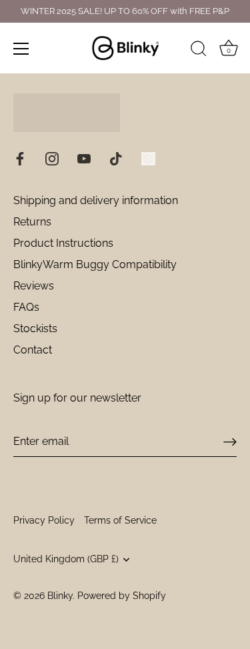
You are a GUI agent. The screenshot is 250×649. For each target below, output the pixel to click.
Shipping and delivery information (95, 200)
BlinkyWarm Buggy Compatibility (95, 264)
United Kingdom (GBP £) (66, 559)
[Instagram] (52, 157)
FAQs (26, 307)
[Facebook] (20, 157)
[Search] (198, 50)
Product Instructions (63, 243)
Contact (32, 350)
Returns (32, 221)
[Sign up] (230, 442)
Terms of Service (120, 520)
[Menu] (21, 48)
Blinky (60, 595)
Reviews (33, 285)
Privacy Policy (44, 520)
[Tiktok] (116, 157)
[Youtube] (84, 157)
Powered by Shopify (121, 595)
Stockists (35, 328)
